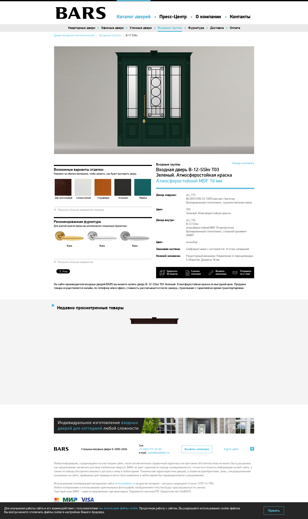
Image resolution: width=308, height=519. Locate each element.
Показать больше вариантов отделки (81, 210)
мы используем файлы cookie (118, 508)
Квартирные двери (81, 28)
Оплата (235, 28)
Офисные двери (112, 28)
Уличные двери (141, 28)
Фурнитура (196, 28)
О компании (208, 17)
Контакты (240, 17)
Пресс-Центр (173, 17)
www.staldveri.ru (125, 483)
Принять (274, 511)
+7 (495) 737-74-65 (150, 449)
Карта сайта (231, 449)
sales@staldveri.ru (159, 452)
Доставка (217, 28)
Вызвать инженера (197, 449)
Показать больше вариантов (75, 262)
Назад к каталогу (243, 163)
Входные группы (170, 28)
